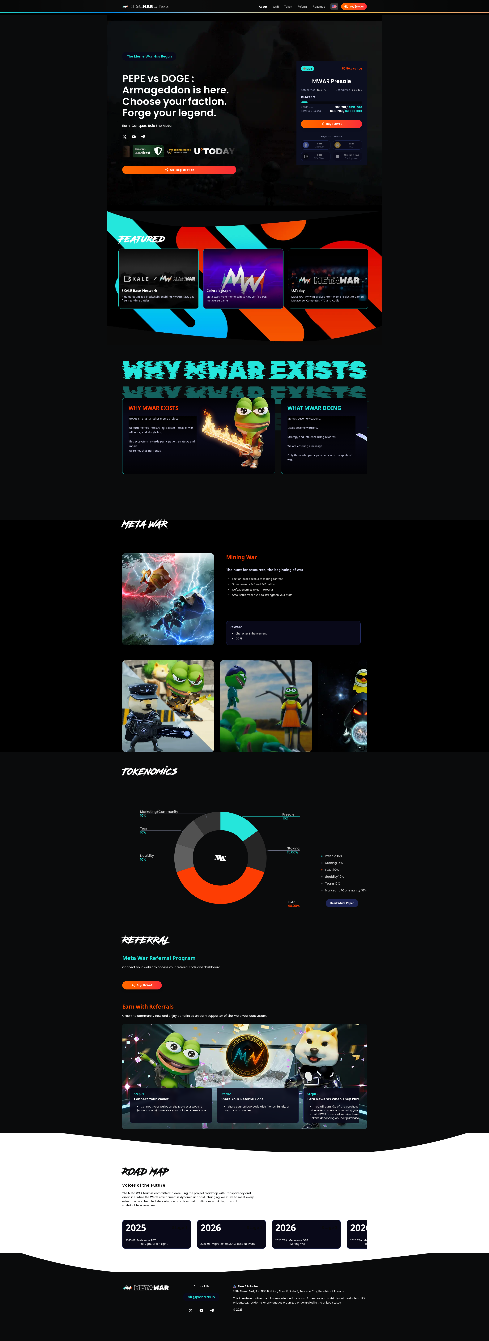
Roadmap (319, 6)
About (263, 6)
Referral (302, 6)
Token (288, 6)
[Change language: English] (334, 6)
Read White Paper (342, 903)
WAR (276, 6)
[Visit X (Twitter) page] (124, 137)
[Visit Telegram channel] (143, 137)
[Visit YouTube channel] (133, 137)
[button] (157, 151)
